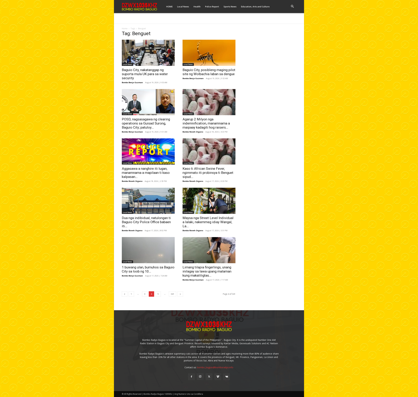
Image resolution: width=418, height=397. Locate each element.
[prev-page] (124, 294)
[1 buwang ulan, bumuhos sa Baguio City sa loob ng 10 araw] (148, 250)
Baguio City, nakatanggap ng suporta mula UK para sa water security (145, 74)
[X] (209, 376)
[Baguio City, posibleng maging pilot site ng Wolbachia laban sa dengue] (209, 53)
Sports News (230, 6)
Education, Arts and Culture (255, 6)
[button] (292, 6)
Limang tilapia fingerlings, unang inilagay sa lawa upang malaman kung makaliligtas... (207, 271)
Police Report (212, 6)
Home (125, 28)
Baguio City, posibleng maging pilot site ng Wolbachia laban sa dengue (209, 72)
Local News (183, 6)
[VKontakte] (226, 376)
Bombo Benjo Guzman (132, 82)
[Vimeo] (218, 376)
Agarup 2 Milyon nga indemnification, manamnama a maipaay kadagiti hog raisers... (206, 123)
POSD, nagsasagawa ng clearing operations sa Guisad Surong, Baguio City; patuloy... (146, 123)
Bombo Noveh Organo (193, 132)
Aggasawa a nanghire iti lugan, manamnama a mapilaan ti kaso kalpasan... (146, 173)
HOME (169, 6)
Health (197, 6)
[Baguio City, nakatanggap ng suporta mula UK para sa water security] (148, 53)
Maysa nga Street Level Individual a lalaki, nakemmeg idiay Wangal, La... (208, 222)
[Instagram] (200, 376)
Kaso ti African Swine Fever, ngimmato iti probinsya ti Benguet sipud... (208, 173)
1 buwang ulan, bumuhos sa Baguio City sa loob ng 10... (148, 269)
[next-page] (180, 294)
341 (172, 294)
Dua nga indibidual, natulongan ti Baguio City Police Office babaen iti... (146, 222)
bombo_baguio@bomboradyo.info (215, 367)
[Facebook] (191, 376)
